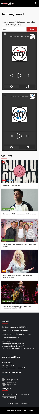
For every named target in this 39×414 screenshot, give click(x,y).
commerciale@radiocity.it (16, 368)
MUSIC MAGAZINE (8, 209)
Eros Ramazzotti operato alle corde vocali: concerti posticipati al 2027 (17, 307)
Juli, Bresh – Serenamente (11, 185)
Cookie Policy (24, 403)
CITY (4, 180)
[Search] (35, 3)
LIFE (4, 270)
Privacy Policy (13, 403)
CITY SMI (9, 180)
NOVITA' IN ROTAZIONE (8, 397)
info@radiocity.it (13, 338)
